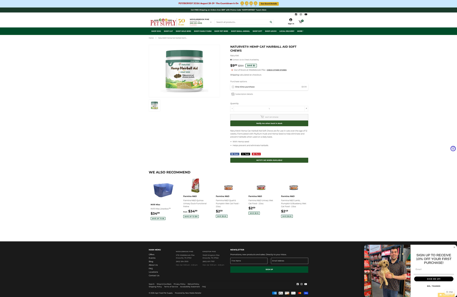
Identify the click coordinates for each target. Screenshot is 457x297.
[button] (201, 22)
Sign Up (269, 269)
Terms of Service (171, 287)
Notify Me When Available (269, 160)
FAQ (151, 268)
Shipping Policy (155, 287)
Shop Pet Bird (221, 31)
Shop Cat (168, 31)
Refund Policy (193, 284)
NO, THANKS (433, 286)
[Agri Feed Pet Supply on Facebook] (296, 15)
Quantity (234, 103)
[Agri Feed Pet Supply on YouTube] (306, 15)
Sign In (291, 24)
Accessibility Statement (190, 287)
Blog (151, 261)
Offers (151, 254)
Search (151, 284)
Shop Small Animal (240, 31)
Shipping (234, 75)
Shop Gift (257, 31)
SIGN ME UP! (434, 279)
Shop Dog (156, 31)
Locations (153, 272)
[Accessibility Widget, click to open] (453, 148)
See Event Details (269, 3)
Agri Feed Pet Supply (164, 293)
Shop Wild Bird (183, 31)
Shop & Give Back (164, 284)
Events (152, 258)
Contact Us (154, 275)
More (299, 31)
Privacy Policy (179, 284)
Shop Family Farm (202, 31)
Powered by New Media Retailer (188, 293)
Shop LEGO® (271, 31)
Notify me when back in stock (269, 123)
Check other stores (277, 70)
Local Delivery (286, 31)
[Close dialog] (454, 247)
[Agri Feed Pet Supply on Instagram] (301, 15)
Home (151, 38)
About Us (153, 265)
